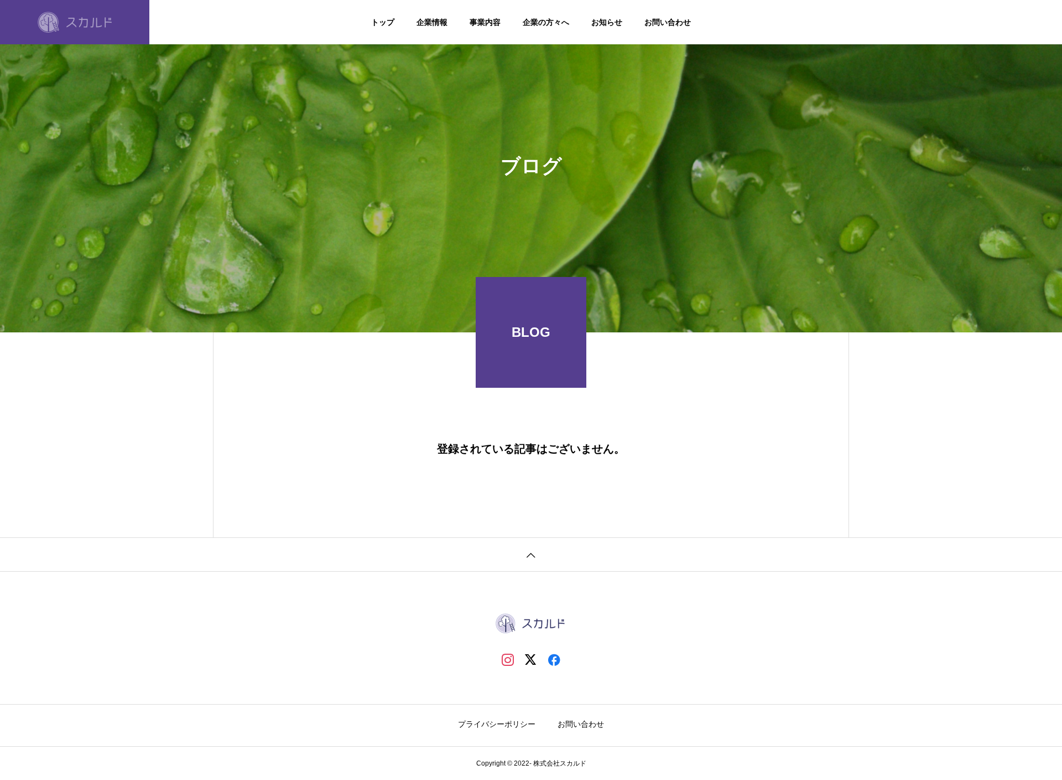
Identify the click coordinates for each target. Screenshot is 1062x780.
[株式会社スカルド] (74, 22)
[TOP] (531, 554)
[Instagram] (508, 659)
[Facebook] (554, 659)
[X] (531, 659)
